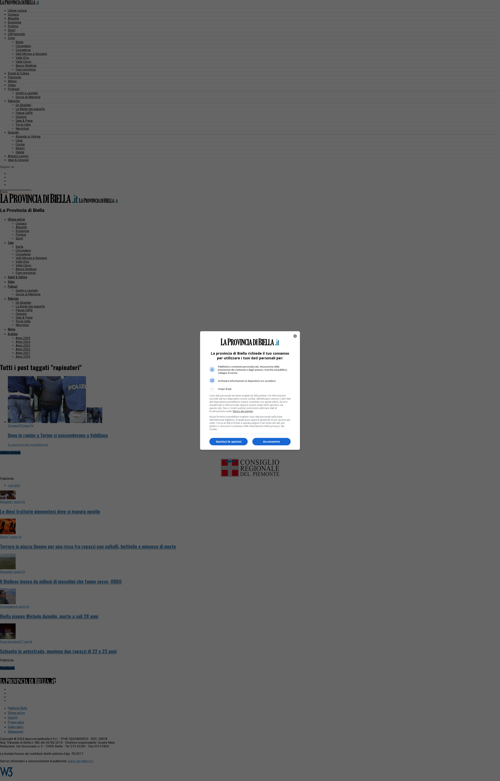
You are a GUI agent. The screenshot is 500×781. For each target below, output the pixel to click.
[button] (250, 389)
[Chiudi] (295, 336)
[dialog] (250, 390)
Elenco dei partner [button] (243, 411)
